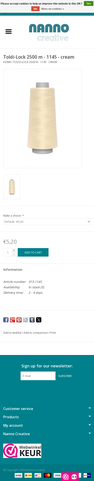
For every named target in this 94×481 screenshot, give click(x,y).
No (35, 8)
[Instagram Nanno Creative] (54, 389)
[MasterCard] (47, 475)
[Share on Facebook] (6, 319)
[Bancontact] (37, 475)
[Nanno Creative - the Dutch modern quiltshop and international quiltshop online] (55, 32)
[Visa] (57, 475)
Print (53, 333)
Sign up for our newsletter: (47, 366)
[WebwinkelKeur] (47, 451)
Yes (88, 3)
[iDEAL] (28, 475)
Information (12, 269)
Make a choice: (13, 215)
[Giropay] (86, 475)
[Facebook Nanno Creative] (39, 389)
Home (7, 62)
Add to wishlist (12, 333)
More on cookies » (52, 8)
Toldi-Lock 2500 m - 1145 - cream (35, 62)
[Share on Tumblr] (32, 319)
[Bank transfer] (18, 475)
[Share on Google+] (12, 319)
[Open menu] (8, 31)
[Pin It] (19, 319)
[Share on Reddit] (25, 319)
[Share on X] (38, 319)
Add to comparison (36, 333)
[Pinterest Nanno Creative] (47, 389)
